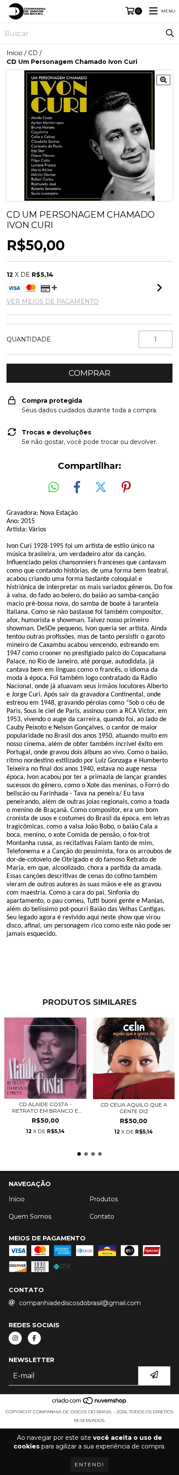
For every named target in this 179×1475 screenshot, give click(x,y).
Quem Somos (30, 1216)
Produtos (104, 1199)
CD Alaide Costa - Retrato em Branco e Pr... (45, 1107)
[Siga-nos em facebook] (34, 1338)
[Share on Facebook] (77, 487)
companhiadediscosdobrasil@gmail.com (80, 1303)
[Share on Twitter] (101, 487)
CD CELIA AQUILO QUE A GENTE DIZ (133, 1107)
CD (33, 53)
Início (15, 53)
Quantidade (29, 339)
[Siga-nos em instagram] (15, 1338)
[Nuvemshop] (90, 1403)
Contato (102, 1216)
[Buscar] (170, 33)
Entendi (89, 1464)
